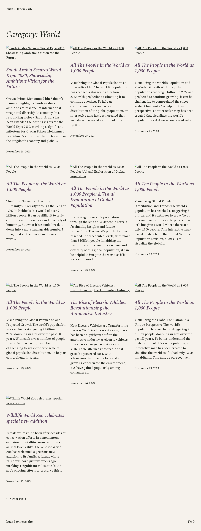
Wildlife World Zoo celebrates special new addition (35, 418)
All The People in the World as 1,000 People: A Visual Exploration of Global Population (100, 197)
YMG (191, 521)
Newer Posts (16, 499)
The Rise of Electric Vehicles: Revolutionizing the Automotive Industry (98, 308)
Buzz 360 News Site (19, 9)
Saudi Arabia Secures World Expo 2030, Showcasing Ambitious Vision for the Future (33, 78)
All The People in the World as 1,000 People (100, 67)
